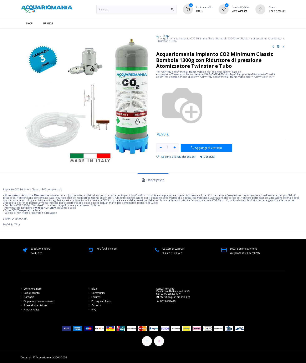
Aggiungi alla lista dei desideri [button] (178, 156)
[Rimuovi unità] (160, 147)
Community (98, 293)
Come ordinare (33, 288)
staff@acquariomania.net (175, 297)
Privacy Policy (31, 309)
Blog (94, 288)
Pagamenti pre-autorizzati (39, 301)
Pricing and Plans (101, 301)
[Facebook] (147, 341)
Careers (96, 305)
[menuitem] (29, 23)
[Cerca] (172, 9)
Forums (95, 297)
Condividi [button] (209, 156)
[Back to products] (278, 47)
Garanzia (29, 297)
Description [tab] (155, 180)
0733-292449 (167, 301)
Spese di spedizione (36, 305)
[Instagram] (159, 341)
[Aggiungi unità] (174, 147)
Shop (166, 36)
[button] (206, 148)
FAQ (93, 309)
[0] (188, 9)
